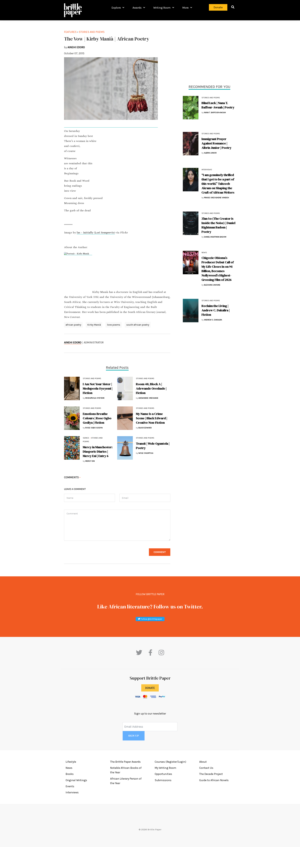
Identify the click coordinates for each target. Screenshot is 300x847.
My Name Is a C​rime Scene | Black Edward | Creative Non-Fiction (151, 418)
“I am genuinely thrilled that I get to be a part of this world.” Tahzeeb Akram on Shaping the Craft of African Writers (218, 184)
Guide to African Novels (214, 780)
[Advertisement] (209, 52)
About (203, 761)
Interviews (207, 169)
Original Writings (76, 780)
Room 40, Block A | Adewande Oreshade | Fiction (151, 388)
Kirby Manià (94, 324)
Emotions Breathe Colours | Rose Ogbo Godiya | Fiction (97, 418)
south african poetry (137, 324)
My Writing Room (165, 768)
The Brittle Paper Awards (125, 761)
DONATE (150, 688)
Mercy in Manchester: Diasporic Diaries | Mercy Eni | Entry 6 (97, 451)
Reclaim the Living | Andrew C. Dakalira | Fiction (216, 310)
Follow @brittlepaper (151, 619)
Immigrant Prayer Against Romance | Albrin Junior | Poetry (216, 143)
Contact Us (206, 768)
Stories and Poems (211, 98)
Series (86, 438)
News (204, 252)
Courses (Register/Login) (170, 761)
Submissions (163, 780)
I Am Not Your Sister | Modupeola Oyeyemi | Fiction (97, 388)
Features (70, 32)
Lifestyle (71, 761)
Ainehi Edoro (72, 342)
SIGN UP (133, 736)
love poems (113, 324)
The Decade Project (211, 774)
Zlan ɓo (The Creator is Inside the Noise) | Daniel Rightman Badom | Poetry (218, 225)
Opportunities (163, 774)
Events (70, 786)
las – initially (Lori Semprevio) (96, 233)
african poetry (73, 324)
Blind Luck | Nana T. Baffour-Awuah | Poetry (218, 105)
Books (70, 774)
